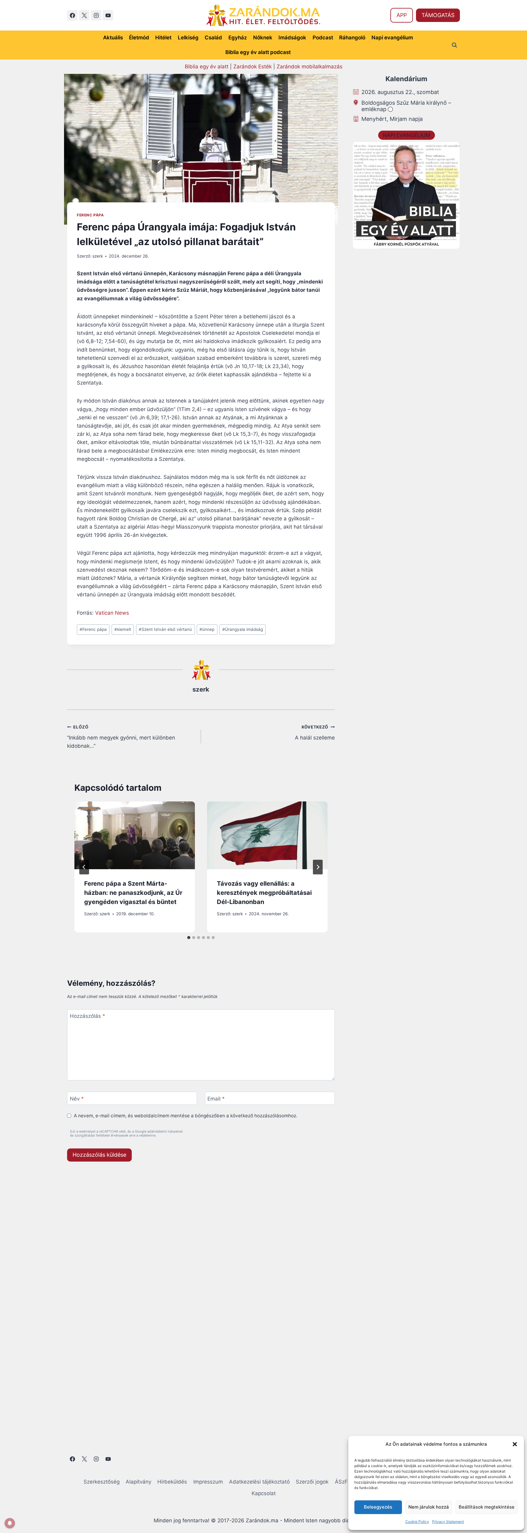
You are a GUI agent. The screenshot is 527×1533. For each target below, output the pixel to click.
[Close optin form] (346, 707)
